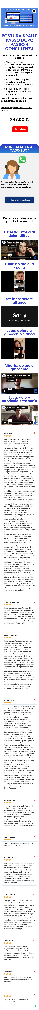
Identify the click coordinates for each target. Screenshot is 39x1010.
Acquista (20, 129)
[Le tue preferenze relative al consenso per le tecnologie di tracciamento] (35, 1006)
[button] (34, 11)
